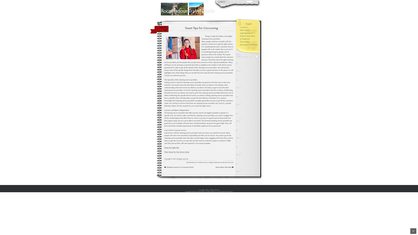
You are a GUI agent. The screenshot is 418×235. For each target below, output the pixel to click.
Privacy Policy (244, 42)
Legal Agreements (246, 33)
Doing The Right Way (171, 148)
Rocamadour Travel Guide (249, 45)
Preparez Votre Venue (247, 36)
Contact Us (244, 27)
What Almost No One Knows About (176, 152)
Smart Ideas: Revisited (223, 167)
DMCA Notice (244, 30)
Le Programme (245, 39)
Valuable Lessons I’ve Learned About (179, 167)
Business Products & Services (223, 162)
